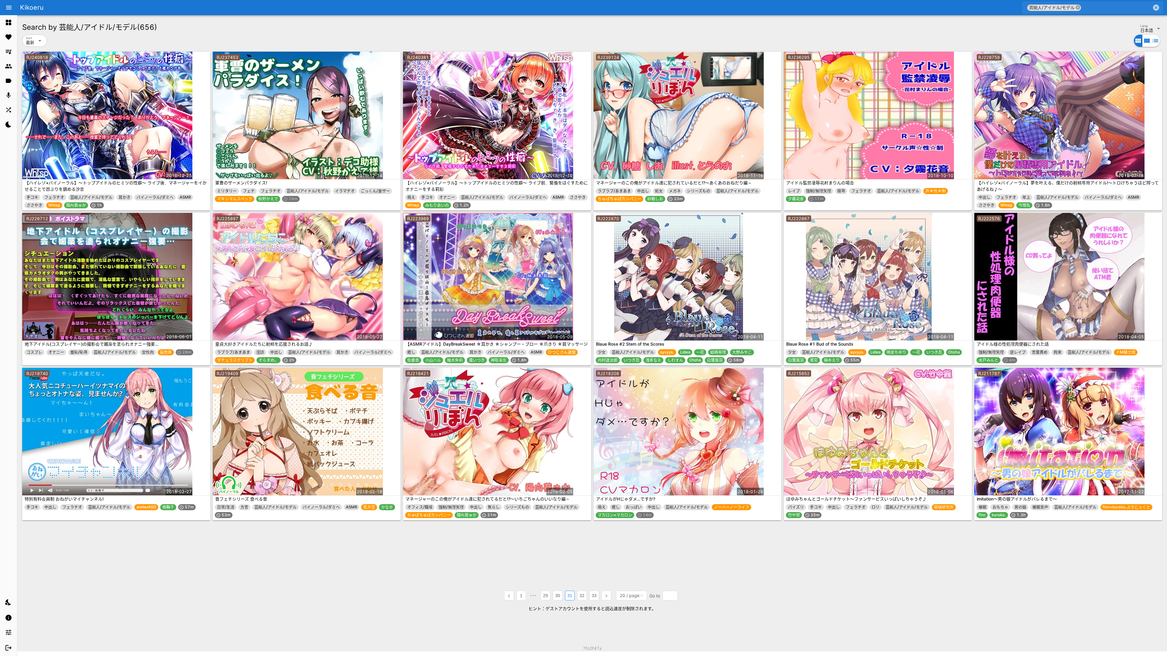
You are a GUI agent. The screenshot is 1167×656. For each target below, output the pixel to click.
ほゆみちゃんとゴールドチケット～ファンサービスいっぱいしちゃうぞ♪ (856, 498)
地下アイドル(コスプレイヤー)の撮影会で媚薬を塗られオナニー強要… (91, 344)
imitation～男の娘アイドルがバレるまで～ (1017, 498)
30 (557, 595)
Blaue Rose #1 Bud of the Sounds (819, 344)
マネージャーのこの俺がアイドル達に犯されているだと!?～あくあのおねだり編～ (674, 182)
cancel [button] (1078, 7)
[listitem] (8, 22)
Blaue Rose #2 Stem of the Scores (630, 344)
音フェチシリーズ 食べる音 (241, 498)
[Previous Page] (509, 595)
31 (569, 595)
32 (582, 595)
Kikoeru (31, 7)
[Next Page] (606, 595)
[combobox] (1116, 7)
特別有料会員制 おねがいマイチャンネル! (64, 498)
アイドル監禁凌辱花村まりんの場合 (820, 182)
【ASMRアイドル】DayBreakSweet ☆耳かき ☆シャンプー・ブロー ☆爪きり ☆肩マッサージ (496, 344)
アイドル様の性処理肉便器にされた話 (1013, 344)
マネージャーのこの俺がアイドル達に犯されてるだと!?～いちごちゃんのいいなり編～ (487, 498)
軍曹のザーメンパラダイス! (241, 182)
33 (594, 595)
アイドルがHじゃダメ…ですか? (625, 498)
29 (545, 595)
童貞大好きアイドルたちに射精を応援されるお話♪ (264, 344)
